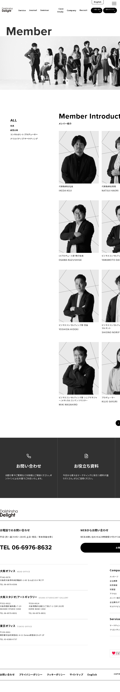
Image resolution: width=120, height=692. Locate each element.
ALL (13, 120)
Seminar (44, 10)
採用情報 (113, 585)
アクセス (113, 593)
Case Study (60, 10)
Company (71, 10)
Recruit (83, 10)
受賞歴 (112, 589)
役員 (12, 126)
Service (22, 10)
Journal (33, 10)
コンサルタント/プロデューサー (24, 134)
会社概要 (113, 581)
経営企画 (14, 130)
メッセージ (114, 576)
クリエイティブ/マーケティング (24, 138)
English (97, 2)
